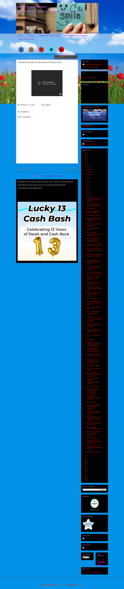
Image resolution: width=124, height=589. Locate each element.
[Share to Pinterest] (49, 105)
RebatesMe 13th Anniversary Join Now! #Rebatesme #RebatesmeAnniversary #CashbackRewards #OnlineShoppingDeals (45, 184)
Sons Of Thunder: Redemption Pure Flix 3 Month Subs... (94, 234)
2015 (86, 471)
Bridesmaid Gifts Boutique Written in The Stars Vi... (94, 256)
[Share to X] (46, 105)
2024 (86, 159)
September (89, 174)
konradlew (60, 585)
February (89, 193)
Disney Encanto (91, 437)
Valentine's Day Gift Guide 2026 (48, 35)
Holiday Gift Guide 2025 (26, 39)
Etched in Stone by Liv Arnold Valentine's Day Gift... (93, 355)
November (89, 169)
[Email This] (42, 105)
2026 (86, 153)
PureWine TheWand (92, 298)
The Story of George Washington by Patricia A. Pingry (93, 325)
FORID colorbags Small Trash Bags (93, 283)
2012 (86, 479)
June (88, 182)
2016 (86, 469)
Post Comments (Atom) (53, 176)
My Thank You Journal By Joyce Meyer (94, 224)
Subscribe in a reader (89, 77)
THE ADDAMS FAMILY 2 (93, 366)
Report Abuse (88, 125)
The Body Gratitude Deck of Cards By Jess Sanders (93, 268)
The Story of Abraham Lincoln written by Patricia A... (92, 313)
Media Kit (30, 35)
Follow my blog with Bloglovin (91, 572)
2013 (86, 477)
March (88, 190)
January (89, 196)
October (89, 172)
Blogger (80, 585)
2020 (86, 458)
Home (20, 35)
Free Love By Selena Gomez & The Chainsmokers (92, 390)
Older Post (70, 169)
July (87, 180)
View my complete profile (90, 67)
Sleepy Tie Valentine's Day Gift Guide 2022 (93, 204)
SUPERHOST (90, 208)
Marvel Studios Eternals (93, 215)
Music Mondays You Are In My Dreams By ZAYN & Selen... (94, 447)
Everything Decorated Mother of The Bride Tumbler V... (93, 262)
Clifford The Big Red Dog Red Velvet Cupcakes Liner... (93, 303)
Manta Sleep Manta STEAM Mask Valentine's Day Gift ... (93, 349)
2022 (86, 164)
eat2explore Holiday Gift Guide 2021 (93, 423)
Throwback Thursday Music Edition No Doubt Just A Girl (94, 319)
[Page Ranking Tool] (86, 558)
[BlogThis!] (44, 105)
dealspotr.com (94, 510)
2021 (86, 456)
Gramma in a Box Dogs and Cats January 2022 (94, 273)
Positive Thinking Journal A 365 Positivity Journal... (93, 294)
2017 (86, 466)
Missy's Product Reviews (31, 6)
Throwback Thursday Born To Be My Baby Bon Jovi (93, 412)
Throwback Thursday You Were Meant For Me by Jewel (94, 250)
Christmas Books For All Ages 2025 (75, 35)
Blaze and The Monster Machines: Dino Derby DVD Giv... (93, 219)
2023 (86, 161)
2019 (86, 461)
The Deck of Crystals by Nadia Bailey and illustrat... (93, 278)
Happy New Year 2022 (93, 452)
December (89, 166)
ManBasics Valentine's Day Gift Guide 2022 (93, 211)
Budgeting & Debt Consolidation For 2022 (94, 427)
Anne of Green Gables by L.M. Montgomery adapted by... (94, 433)
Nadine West (90, 339)
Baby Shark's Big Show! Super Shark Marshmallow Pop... (93, 240)
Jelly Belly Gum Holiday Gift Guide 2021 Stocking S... (93, 406)
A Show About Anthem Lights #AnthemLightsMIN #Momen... (92, 381)
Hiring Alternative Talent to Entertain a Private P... (94, 245)
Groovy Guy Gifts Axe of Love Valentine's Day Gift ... (93, 330)
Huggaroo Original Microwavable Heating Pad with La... (93, 441)
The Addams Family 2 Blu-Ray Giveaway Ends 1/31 (92, 361)
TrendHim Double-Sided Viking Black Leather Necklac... (93, 418)
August (88, 177)
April (87, 188)
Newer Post (24, 169)
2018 (86, 464)
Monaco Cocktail (91, 402)
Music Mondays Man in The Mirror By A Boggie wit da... (94, 288)
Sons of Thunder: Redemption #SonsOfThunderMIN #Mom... (93, 397)
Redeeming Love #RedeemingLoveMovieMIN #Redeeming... (94, 343)
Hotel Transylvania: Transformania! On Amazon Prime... (92, 374)
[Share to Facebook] (48, 105)
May (87, 185)
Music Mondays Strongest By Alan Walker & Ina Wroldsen (94, 199)
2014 (86, 474)
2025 (86, 156)
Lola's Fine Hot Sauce (92, 386)
